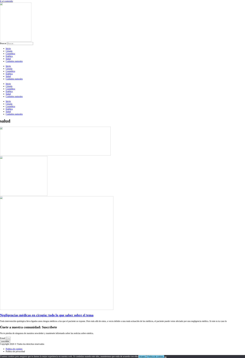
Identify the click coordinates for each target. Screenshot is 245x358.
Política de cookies (155, 356)
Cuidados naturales (14, 61)
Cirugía (9, 51)
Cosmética (10, 53)
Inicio (8, 48)
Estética (9, 56)
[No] (165, 357)
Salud (8, 58)
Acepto (142, 356)
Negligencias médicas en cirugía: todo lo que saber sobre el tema (46, 315)
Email (3, 338)
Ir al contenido (6, 1)
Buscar (3, 43)
